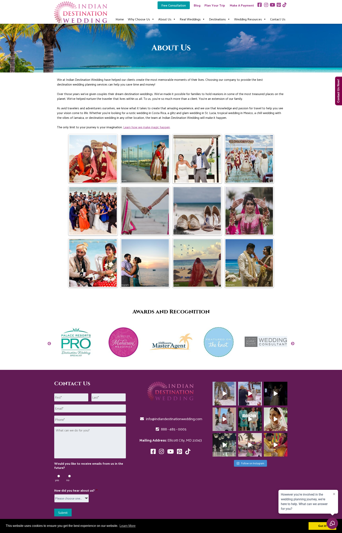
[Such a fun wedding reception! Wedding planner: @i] (224, 445)
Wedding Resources (248, 19)
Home (120, 19)
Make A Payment (242, 5)
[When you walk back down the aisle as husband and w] (250, 393)
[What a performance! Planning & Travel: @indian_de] (250, 445)
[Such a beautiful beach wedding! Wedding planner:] (275, 419)
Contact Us (277, 19)
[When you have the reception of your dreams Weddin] (275, 393)
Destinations (217, 19)
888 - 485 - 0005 (173, 428)
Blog (197, 5)
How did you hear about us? (75, 490)
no (67, 480)
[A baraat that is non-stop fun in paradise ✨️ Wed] (250, 419)
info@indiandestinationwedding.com (173, 418)
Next (293, 344)
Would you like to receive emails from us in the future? (88, 466)
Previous (49, 344)
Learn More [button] (128, 525)
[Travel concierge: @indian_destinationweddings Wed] (224, 419)
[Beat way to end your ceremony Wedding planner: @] (224, 393)
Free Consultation (174, 5)
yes (57, 480)
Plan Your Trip (214, 5)
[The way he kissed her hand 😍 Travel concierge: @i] (275, 445)
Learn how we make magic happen (146, 127)
